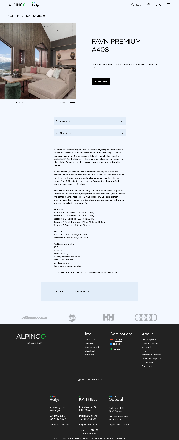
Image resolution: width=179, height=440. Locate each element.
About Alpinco (149, 339)
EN (157, 5)
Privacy (145, 351)
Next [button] (72, 102)
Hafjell (116, 344)
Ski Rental (89, 354)
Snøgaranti (147, 366)
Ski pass (89, 343)
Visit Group (75, 438)
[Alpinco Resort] (17, 4)
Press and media (150, 343)
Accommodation (93, 347)
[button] (16, 102)
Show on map (82, 291)
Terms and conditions (152, 354)
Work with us (148, 347)
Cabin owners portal (151, 358)
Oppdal (117, 349)
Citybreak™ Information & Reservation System (104, 438)
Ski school (90, 351)
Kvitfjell (118, 339)
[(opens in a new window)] (34, 317)
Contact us (90, 339)
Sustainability (148, 362)
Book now (101, 81)
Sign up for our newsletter (89, 379)
